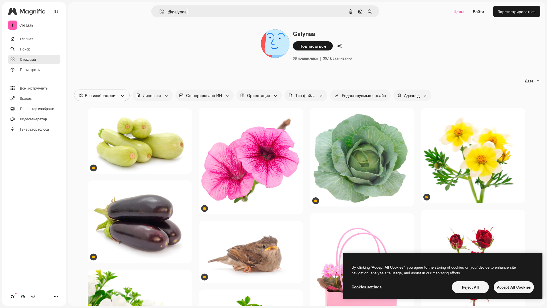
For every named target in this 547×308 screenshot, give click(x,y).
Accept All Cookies (514, 287)
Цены (459, 11)
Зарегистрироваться (517, 11)
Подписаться (312, 46)
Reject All (470, 287)
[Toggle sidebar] (55, 11)
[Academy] (22, 296)
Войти (478, 11)
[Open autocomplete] (159, 11)
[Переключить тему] (33, 296)
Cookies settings (366, 286)
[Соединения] (12, 296)
